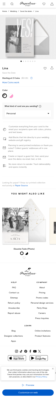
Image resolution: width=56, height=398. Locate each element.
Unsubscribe (14, 308)
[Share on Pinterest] (25, 351)
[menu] (4, 4)
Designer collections (13, 336)
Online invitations (43, 331)
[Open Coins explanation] (31, 78)
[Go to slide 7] (34, 61)
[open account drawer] (52, 4)
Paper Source (21, 185)
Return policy (14, 303)
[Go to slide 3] (25, 61)
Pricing (42, 292)
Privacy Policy (41, 377)
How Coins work (10, 82)
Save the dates (26, 11)
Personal (11, 113)
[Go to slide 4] (28, 61)
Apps (13, 341)
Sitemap (14, 298)
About (42, 287)
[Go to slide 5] (30, 61)
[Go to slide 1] (21, 61)
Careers (42, 313)
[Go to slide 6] (32, 61)
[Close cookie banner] (53, 368)
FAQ (14, 287)
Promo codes (42, 298)
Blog (13, 331)
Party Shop (42, 308)
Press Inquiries (42, 318)
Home (4, 11)
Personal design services (42, 303)
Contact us (14, 292)
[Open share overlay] (52, 68)
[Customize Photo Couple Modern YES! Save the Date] (28, 37)
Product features (42, 336)
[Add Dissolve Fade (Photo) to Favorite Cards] (24, 258)
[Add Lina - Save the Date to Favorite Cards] (45, 68)
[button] (40, 106)
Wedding (13, 11)
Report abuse (14, 313)
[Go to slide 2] (23, 61)
